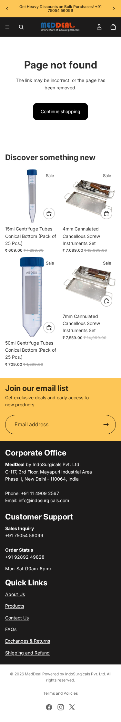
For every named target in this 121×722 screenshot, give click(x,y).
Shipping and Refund (27, 652)
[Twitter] (72, 707)
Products (14, 606)
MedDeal (33, 674)
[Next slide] (114, 9)
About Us (15, 594)
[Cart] (113, 27)
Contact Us (17, 617)
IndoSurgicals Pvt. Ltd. (85, 674)
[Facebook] (49, 707)
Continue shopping (60, 111)
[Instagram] (61, 707)
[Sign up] (106, 424)
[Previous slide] (7, 9)
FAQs (10, 629)
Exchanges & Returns (27, 641)
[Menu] (7, 27)
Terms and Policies (60, 693)
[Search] (21, 27)
